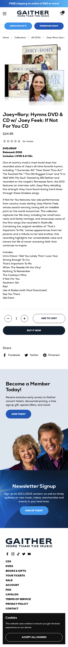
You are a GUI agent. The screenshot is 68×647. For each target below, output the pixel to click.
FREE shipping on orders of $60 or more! (34, 3)
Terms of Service (18, 599)
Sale (9, 580)
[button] (61, 13)
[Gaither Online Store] (33, 14)
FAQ (8, 589)
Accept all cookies (34, 637)
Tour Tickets (15, 575)
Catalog (12, 594)
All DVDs (36, 37)
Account (12, 585)
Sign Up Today (34, 510)
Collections (20, 37)
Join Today (18, 414)
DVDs (9, 566)
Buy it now (34, 330)
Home (6, 37)
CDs (8, 561)
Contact (12, 608)
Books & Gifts (16, 570)
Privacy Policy (17, 603)
